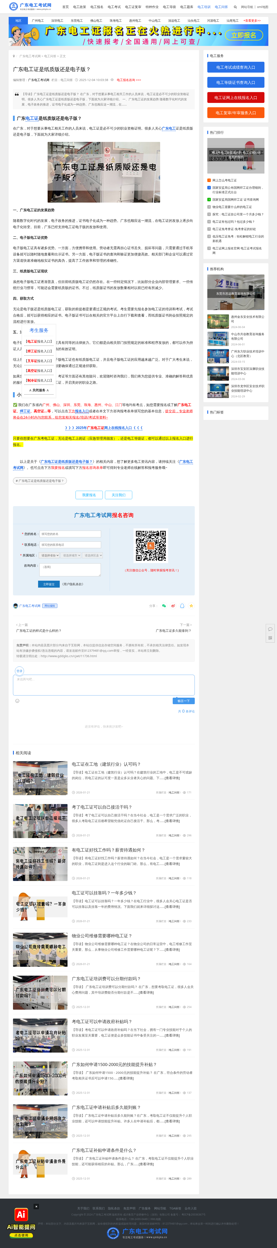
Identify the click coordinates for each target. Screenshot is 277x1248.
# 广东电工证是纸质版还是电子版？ (40, 481)
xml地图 (262, 7)
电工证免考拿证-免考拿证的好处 (234, 229)
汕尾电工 (233, 20)
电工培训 (204, 7)
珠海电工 (116, 20)
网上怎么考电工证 (225, 180)
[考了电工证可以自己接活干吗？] (40, 821)
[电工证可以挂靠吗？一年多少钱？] (40, 907)
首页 (65, 7)
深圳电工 (57, 20)
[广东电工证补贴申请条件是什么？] (40, 1164)
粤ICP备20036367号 (194, 1214)
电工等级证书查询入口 (235, 82)
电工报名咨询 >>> (129, 80)
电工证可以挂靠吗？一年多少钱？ (104, 893)
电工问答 (221, 7)
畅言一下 (184, 701)
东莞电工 (77, 20)
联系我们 (99, 1208)
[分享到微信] (164, 605)
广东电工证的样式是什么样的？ (39, 630)
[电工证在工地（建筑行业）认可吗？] (40, 778)
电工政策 (79, 7)
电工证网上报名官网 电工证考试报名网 (237, 250)
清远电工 (174, 20)
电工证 (32, 118)
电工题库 (186, 7)
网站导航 (247, 7)
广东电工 (169, 128)
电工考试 (114, 7)
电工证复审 (133, 7)
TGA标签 (175, 1208)
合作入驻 (191, 1208)
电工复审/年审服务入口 (236, 112)
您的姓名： (31, 534)
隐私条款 (114, 1208)
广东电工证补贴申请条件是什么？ (104, 1150)
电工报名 (96, 7)
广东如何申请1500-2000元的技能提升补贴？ (114, 1064)
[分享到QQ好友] (182, 605)
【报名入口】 (38, 341)
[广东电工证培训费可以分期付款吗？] (40, 993)
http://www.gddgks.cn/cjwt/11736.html (69, 656)
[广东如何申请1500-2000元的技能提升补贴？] (40, 1078)
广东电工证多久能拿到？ (174, 630)
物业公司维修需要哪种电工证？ (102, 936)
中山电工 (155, 20)
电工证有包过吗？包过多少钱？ (234, 221)
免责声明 (129, 1208)
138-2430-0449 (138, 1219)
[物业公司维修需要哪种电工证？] (40, 950)
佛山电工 (96, 20)
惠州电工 (135, 20)
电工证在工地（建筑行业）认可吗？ (106, 764)
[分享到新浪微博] (173, 605)
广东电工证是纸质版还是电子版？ (67, 461)
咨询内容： (31, 565)
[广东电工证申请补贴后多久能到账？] (40, 1121)
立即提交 (49, 584)
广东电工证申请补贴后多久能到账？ (106, 1107)
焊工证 (25, 411)
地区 (18, 20)
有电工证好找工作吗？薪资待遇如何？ (108, 850)
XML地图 (155, 1219)
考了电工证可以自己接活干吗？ (102, 807)
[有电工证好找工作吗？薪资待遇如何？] (40, 864)
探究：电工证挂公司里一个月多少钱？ (238, 214)
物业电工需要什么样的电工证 (232, 207)
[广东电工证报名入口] (138, 45)
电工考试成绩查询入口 (235, 67)
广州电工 (38, 20)
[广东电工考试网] (31, 9)
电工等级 (169, 7)
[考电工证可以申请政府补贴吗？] (40, 1036)
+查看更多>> (252, 20)
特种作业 (152, 7)
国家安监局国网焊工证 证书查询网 (236, 199)
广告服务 (145, 1208)
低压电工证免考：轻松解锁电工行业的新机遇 (238, 238)
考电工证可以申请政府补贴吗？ (102, 1021)
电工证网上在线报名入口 (235, 97)
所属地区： (29, 555)
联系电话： (31, 545)
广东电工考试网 (30, 56)
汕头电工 (194, 20)
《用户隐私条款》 (73, 584)
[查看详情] (172, 778)
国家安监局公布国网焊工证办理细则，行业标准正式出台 (238, 189)
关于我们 (83, 1208)
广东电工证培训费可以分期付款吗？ (106, 979)
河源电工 (213, 20)
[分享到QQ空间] (191, 605)
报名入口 (82, 411)
